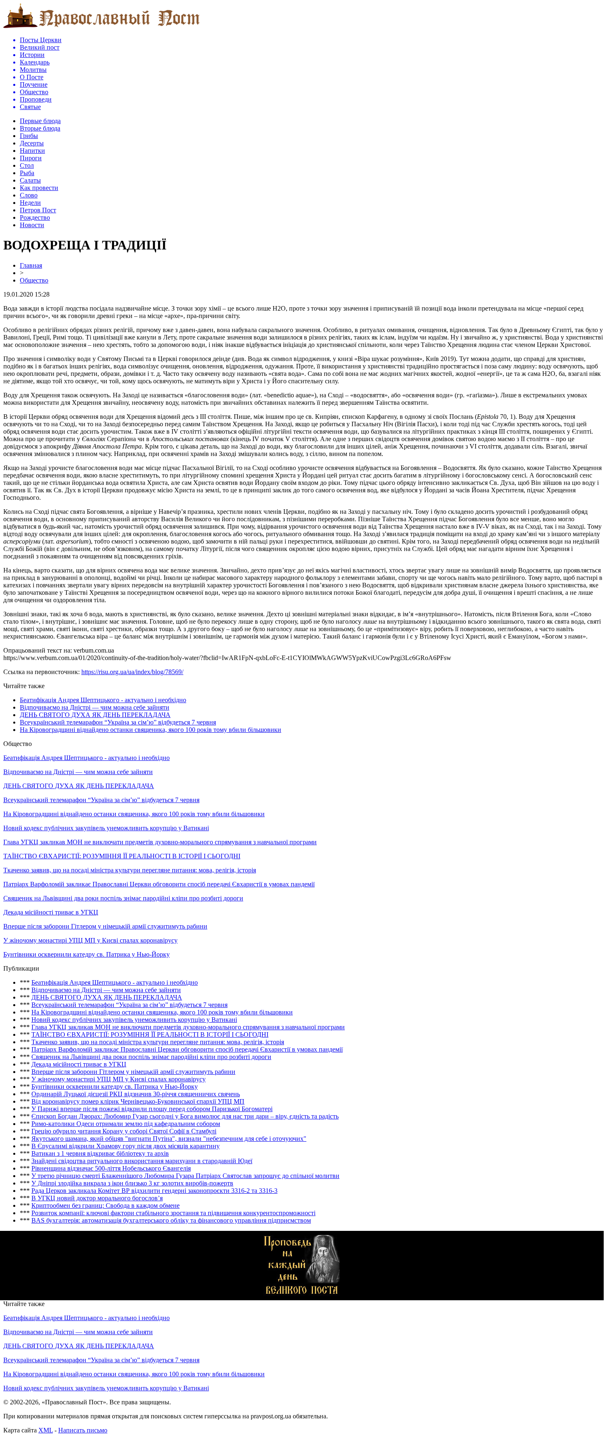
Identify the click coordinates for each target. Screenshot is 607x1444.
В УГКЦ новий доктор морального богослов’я (97, 1198)
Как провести (39, 187)
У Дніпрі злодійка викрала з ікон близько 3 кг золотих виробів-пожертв (132, 1183)
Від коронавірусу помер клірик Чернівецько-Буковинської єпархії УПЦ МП (137, 1101)
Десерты (32, 143)
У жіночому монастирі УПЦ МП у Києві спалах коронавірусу (90, 940)
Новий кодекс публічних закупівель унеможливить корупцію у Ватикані (106, 827)
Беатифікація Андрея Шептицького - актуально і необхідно (103, 699)
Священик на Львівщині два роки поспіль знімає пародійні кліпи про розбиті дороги (123, 898)
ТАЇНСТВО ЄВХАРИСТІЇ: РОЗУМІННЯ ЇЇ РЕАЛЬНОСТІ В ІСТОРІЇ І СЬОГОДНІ (121, 856)
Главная (31, 265)
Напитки (32, 150)
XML (45, 1430)
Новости (32, 224)
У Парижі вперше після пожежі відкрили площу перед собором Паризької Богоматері (152, 1108)
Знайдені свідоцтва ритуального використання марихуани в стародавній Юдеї (141, 1160)
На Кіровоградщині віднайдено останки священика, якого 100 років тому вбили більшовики (150, 729)
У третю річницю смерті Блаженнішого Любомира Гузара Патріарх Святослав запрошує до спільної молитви (185, 1175)
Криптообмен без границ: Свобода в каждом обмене (105, 1205)
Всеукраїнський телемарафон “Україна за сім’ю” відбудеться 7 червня (118, 722)
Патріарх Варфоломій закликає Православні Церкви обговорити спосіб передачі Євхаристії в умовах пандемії (159, 884)
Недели (30, 202)
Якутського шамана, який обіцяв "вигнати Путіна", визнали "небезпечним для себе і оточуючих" (168, 1138)
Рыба (27, 172)
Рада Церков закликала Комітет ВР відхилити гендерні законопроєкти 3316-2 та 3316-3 (154, 1190)
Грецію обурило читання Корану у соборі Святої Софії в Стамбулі (123, 1131)
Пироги (31, 158)
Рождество (35, 217)
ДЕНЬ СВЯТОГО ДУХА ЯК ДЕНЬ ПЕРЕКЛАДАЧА (95, 714)
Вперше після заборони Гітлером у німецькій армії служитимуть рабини (105, 926)
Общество (34, 280)
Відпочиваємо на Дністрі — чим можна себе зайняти (94, 707)
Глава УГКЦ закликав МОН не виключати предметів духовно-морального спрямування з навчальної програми (160, 842)
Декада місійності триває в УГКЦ (50, 912)
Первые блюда (40, 120)
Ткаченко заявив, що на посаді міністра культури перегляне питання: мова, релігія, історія (129, 870)
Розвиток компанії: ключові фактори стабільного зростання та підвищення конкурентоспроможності (173, 1212)
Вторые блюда (40, 128)
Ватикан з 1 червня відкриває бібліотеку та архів (100, 1153)
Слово (29, 195)
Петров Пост (38, 210)
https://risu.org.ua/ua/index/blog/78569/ (132, 671)
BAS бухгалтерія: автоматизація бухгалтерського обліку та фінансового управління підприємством (171, 1220)
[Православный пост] (101, 27)
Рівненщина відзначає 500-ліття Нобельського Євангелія (111, 1168)
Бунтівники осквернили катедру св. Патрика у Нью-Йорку (86, 954)
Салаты (30, 180)
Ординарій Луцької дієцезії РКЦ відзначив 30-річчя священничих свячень (135, 1093)
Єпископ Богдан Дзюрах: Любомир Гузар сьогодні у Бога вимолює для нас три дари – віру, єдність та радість (185, 1116)
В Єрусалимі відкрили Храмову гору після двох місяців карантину (125, 1146)
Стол (27, 165)
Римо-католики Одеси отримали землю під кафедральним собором (125, 1123)
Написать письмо (82, 1430)
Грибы (29, 135)
